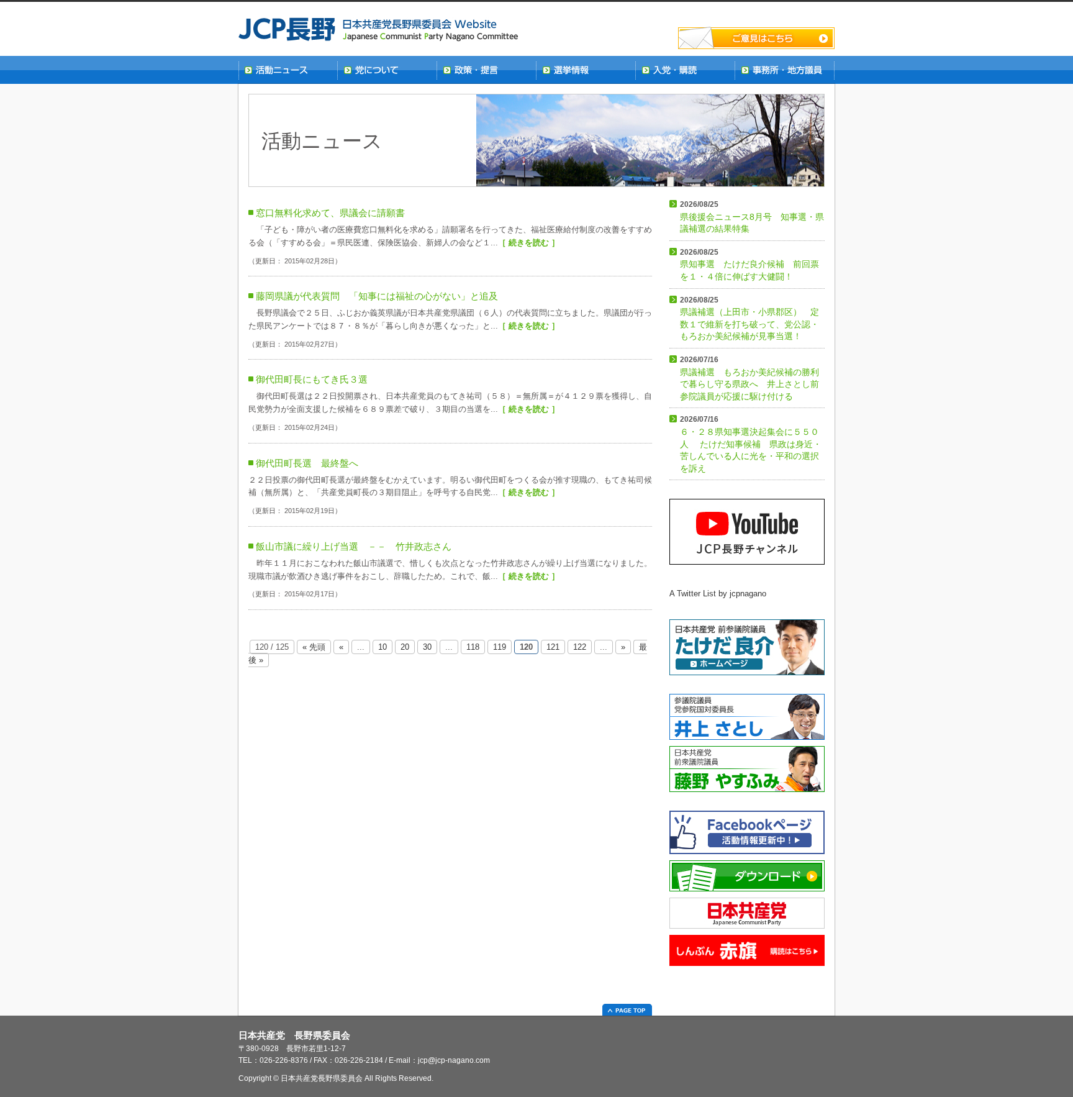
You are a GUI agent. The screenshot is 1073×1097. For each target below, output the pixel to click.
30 (427, 647)
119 (499, 647)
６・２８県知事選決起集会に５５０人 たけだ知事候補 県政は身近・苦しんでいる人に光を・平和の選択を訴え (751, 444)
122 (579, 647)
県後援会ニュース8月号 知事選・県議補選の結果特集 (752, 217)
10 (382, 647)
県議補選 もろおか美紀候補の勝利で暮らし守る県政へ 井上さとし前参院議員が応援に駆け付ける (749, 378)
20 (405, 647)
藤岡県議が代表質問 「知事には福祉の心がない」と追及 (377, 296)
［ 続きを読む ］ (528, 242)
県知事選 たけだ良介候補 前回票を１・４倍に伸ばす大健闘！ (749, 264)
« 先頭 (313, 647)
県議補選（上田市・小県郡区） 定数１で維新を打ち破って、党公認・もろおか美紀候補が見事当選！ (749, 319)
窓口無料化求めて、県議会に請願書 (330, 212)
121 (552, 647)
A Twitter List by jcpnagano (717, 593)
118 (472, 647)
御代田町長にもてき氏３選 (312, 379)
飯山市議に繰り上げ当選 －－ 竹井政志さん (353, 546)
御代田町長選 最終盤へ (307, 463)
